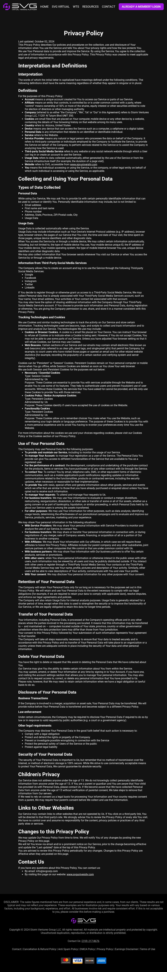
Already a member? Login (141, 6)
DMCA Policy (87, 949)
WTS (76, 6)
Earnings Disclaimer (126, 949)
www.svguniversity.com (80, 874)
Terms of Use (147, 949)
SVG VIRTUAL (61, 6)
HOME (44, 6)
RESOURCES (90, 6)
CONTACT (108, 6)
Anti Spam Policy (68, 949)
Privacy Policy (105, 949)
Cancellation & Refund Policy (39, 949)
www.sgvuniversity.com (83, 164)
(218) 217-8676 (90, 941)
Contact (16, 949)
